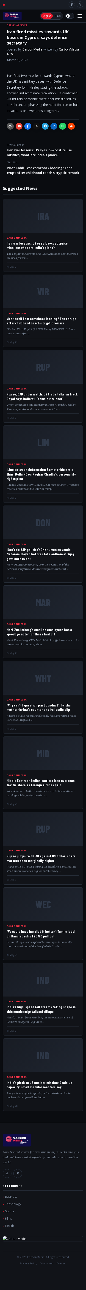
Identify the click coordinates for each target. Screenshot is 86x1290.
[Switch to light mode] (69, 16)
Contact (61, 1263)
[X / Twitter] (80, 4)
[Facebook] (72, 4)
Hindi (58, 16)
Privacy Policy (28, 1263)
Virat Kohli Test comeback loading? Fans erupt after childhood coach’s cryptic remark (43, 168)
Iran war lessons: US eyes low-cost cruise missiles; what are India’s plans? (39, 150)
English (46, 16)
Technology (13, 1204)
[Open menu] (79, 16)
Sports (9, 1211)
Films (8, 1219)
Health (9, 1226)
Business (11, 1197)
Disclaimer (47, 1263)
